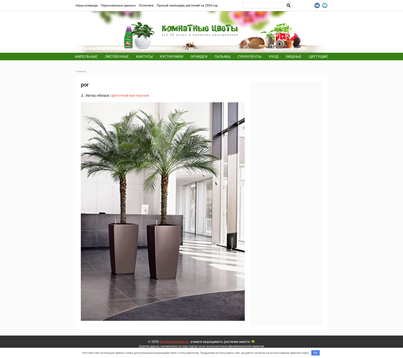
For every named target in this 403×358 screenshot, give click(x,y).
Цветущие (318, 56)
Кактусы (144, 56)
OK (316, 352)
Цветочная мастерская (129, 95)
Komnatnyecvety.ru (174, 342)
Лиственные (117, 56)
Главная (81, 71)
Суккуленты (250, 56)
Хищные (294, 56)
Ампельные (86, 56)
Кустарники (171, 56)
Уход (274, 56)
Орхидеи (198, 56)
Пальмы (222, 56)
